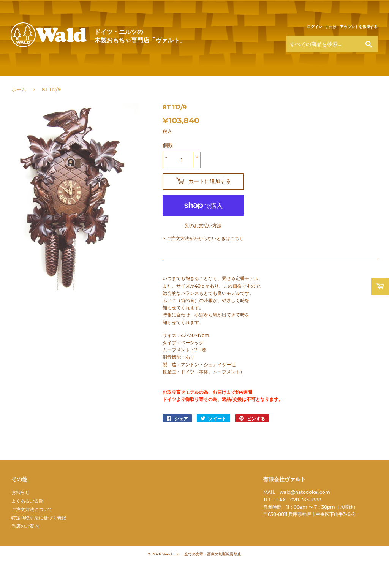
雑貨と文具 (159, 79)
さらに (308, 79)
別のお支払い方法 (203, 225)
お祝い (245, 79)
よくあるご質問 (27, 501)
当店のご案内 (25, 526)
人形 (81, 79)
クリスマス (205, 79)
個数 (168, 145)
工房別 (49, 79)
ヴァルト (49, 46)
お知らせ (20, 492)
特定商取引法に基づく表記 (38, 517)
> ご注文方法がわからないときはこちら (203, 238)
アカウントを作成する (359, 26)
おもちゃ (116, 79)
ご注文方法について (31, 509)
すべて (19, 79)
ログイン (314, 26)
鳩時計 (279, 79)
